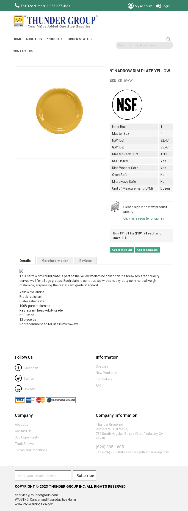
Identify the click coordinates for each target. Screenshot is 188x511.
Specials (102, 366)
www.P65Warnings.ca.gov (34, 504)
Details (25, 261)
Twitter (29, 378)
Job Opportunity (27, 437)
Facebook (30, 368)
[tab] (25, 260)
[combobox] (144, 45)
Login (165, 6)
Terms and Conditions (31, 450)
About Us (34, 39)
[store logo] (55, 21)
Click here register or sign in (143, 218)
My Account (143, 6)
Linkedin (29, 389)
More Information (55, 261)
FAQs (99, 385)
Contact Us (23, 51)
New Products (106, 373)
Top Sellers (104, 379)
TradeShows (24, 444)
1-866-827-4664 (58, 6)
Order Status (79, 39)
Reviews (85, 261)
